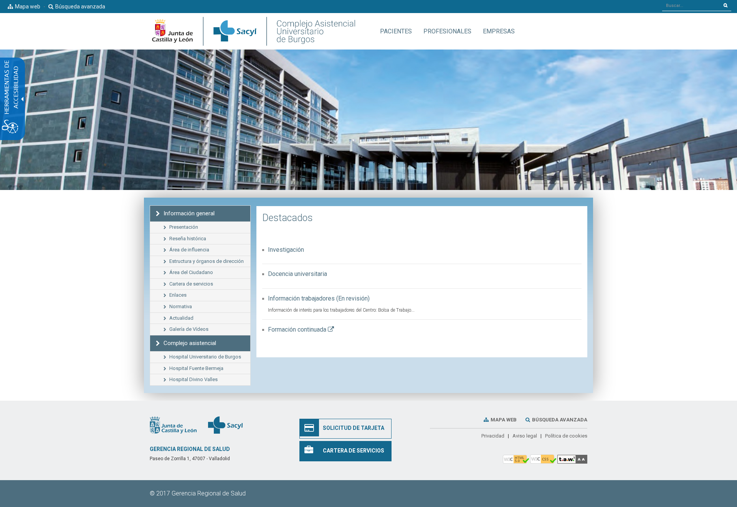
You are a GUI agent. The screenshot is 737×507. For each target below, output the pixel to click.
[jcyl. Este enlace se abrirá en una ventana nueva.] (173, 424)
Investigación (286, 249)
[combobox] (691, 5)
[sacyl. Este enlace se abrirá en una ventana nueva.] (225, 424)
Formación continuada (301, 329)
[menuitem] (396, 31)
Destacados (287, 217)
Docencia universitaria (297, 273)
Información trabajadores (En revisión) (319, 298)
